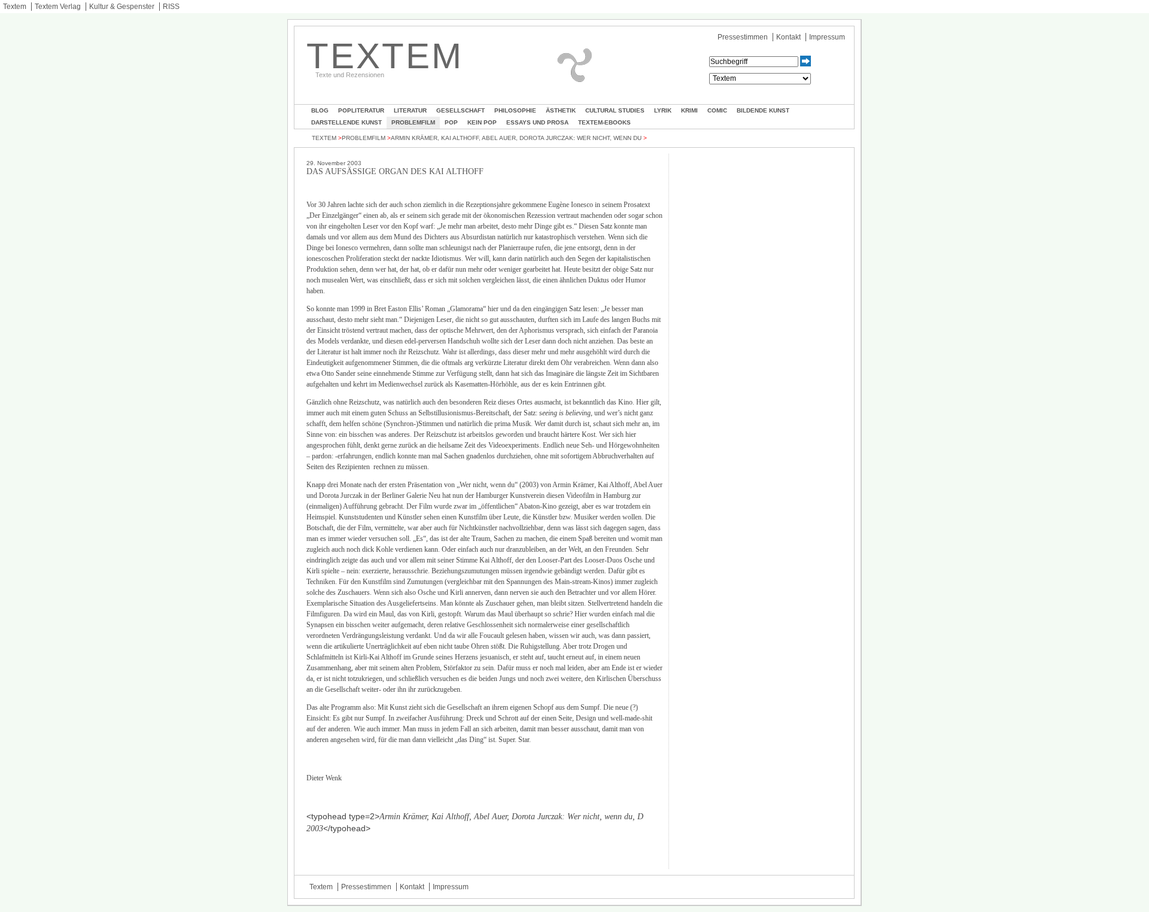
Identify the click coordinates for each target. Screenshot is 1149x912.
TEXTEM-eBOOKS (604, 122)
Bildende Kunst (763, 110)
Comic (717, 110)
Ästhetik (561, 110)
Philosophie (515, 110)
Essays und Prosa (537, 122)
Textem (14, 6)
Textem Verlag (58, 6)
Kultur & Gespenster (121, 6)
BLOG (320, 110)
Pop (451, 122)
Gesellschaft (460, 110)
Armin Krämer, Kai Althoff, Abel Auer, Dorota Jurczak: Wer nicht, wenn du (516, 138)
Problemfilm (413, 122)
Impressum (827, 37)
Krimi (689, 110)
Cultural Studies (615, 110)
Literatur (410, 110)
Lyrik (662, 110)
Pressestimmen (743, 37)
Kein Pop (482, 122)
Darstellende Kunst (346, 122)
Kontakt (788, 37)
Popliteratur (361, 110)
